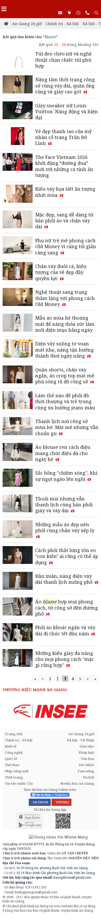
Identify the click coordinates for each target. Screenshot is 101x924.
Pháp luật (86, 752)
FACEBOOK (39, 802)
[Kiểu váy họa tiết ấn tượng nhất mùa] (18, 194)
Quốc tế (11, 758)
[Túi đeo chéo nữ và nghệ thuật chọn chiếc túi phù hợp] (18, 59)
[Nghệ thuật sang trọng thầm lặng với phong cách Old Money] (18, 297)
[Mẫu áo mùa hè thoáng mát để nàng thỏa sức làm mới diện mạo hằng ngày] (18, 323)
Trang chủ (14, 734)
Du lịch (88, 777)
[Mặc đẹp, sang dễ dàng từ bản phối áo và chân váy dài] (18, 220)
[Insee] (50, 711)
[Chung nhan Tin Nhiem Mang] (45, 836)
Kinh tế (10, 746)
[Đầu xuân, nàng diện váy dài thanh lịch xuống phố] (18, 581)
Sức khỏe (86, 765)
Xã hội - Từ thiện (80, 740)
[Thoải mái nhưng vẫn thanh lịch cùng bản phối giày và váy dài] (18, 504)
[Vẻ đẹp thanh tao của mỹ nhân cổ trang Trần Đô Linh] (18, 136)
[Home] (6, 23)
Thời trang (14, 777)
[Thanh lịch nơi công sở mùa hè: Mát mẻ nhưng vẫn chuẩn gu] (18, 426)
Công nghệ (14, 752)
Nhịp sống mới (16, 771)
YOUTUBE (61, 802)
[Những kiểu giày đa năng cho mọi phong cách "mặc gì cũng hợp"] (18, 658)
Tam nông (85, 771)
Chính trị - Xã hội (62, 23)
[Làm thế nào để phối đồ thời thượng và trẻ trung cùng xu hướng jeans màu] (18, 400)
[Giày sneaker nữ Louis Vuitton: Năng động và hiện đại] (18, 110)
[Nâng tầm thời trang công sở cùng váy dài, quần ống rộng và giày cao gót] (18, 84)
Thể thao (12, 765)
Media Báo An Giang (77, 783)
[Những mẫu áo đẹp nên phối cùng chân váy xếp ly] (18, 529)
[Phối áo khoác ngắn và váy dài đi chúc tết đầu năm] (18, 632)
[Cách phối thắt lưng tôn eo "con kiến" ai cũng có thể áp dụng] (18, 555)
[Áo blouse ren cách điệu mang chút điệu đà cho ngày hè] (18, 452)
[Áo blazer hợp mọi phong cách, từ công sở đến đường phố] (18, 607)
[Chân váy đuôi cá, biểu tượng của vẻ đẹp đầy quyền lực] (18, 271)
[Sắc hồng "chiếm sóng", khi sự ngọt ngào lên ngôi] (18, 478)
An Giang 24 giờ (27, 23)
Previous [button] (6, 711)
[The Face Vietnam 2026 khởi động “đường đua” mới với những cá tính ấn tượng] (18, 162)
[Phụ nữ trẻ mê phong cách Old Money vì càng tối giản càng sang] (18, 245)
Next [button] (94, 711)
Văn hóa (87, 758)
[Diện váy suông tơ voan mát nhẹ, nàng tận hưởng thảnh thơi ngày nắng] (18, 349)
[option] (50, 711)
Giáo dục (87, 746)
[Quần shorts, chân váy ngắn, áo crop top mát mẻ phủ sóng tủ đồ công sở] (18, 375)
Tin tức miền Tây (19, 783)
